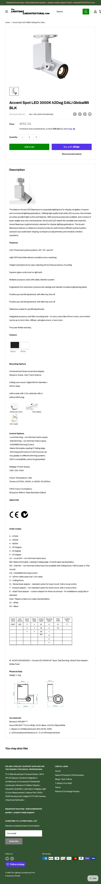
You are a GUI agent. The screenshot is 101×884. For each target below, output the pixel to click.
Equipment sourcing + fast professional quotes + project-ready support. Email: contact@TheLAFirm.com (50, 3)
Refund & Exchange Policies (67, 791)
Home (7, 22)
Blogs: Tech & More (63, 779)
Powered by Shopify (12, 876)
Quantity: (13, 137)
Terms (58, 787)
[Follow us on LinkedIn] (12, 858)
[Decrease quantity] (22, 137)
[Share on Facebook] (75, 114)
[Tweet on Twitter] (85, 114)
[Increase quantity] (36, 137)
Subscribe (13, 841)
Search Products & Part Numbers (69, 775)
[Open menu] (6, 12)
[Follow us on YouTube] (7, 858)
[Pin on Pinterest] (80, 114)
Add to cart (29, 147)
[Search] (86, 11)
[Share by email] (90, 114)
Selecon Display (17, 114)
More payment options (72, 154)
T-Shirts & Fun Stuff (63, 783)
